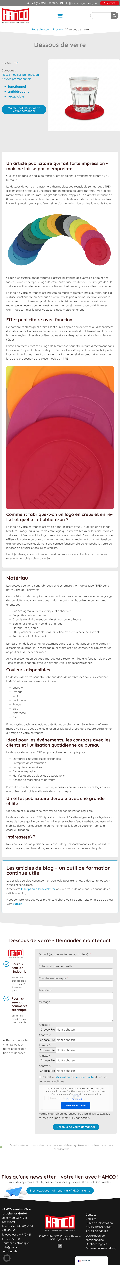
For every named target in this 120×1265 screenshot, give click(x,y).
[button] (60, 16)
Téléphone (45, 990)
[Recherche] (114, 15)
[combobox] (100, 15)
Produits (58, 29)
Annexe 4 (44, 1055)
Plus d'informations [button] (75, 1099)
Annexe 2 (45, 1035)
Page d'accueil (40, 29)
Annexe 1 (44, 1024)
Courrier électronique (53, 978)
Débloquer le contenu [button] (76, 1105)
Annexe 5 (45, 1066)
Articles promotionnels (16, 79)
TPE (16, 63)
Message (44, 1002)
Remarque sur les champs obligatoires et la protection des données (16, 1046)
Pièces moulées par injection (20, 74)
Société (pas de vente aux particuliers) (64, 954)
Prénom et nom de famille (55, 966)
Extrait (17, 904)
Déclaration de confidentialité (74, 1077)
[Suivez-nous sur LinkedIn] (60, 1246)
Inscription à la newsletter (38, 889)
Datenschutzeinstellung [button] (101, 1248)
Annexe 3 (44, 1045)
